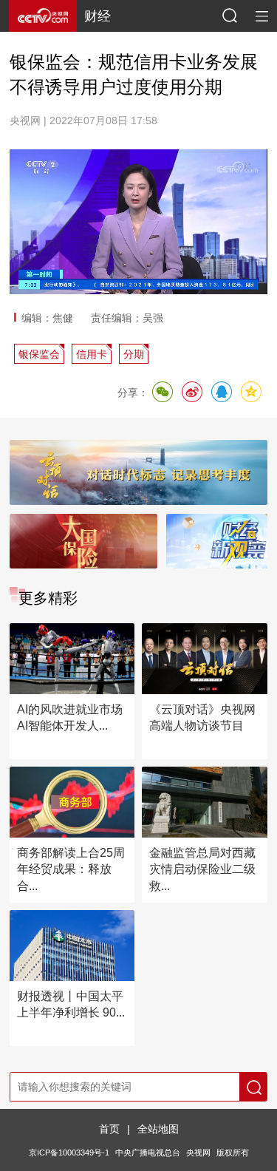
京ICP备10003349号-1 (69, 1152)
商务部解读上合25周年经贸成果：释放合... (71, 869)
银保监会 (39, 354)
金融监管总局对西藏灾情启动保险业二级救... (202, 869)
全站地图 (158, 1129)
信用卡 (91, 354)
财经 (97, 16)
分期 (133, 354)
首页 (109, 1129)
